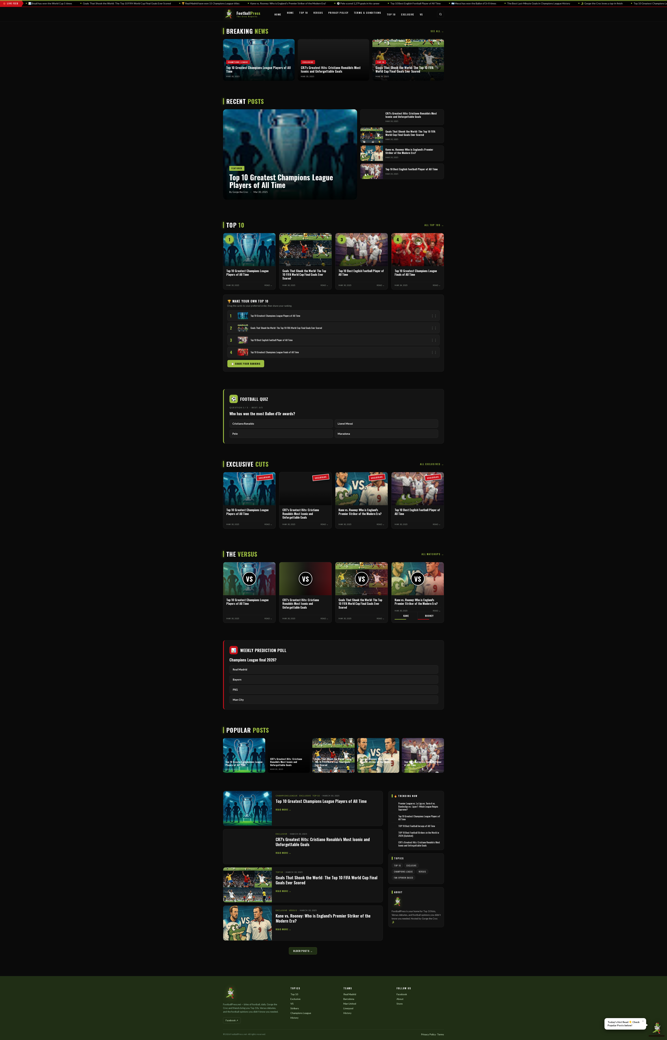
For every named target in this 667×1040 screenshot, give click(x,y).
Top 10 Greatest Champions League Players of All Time (321, 801)
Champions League (287, 796)
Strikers (294, 1008)
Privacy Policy (338, 12)
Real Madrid (349, 994)
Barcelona (348, 998)
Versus (318, 12)
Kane (406, 615)
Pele (235, 433)
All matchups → (433, 554)
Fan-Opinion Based (403, 877)
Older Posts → (303, 951)
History (294, 1017)
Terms (440, 1034)
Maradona (344, 433)
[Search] (440, 14)
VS (421, 14)
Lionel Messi (345, 423)
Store (400, 1003)
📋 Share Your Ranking (245, 363)
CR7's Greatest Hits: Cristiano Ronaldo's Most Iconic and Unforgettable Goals (323, 841)
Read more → (283, 809)
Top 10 (303, 12)
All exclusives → (432, 464)
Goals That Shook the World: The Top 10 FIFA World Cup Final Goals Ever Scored (326, 880)
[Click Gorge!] (657, 1029)
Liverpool (348, 1008)
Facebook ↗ (232, 1020)
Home (277, 14)
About (400, 998)
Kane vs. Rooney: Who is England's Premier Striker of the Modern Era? (323, 918)
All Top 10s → (434, 225)
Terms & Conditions (367, 12)
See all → (437, 31)
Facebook (402, 994)
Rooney (429, 615)
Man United (349, 1003)
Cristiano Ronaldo (243, 423)
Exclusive (407, 14)
